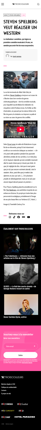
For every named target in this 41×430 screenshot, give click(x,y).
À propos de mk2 (6, 394)
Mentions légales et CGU (8, 384)
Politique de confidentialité (9, 387)
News (5, 15)
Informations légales (27, 362)
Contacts (3, 390)
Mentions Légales (9, 424)
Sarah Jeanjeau (17, 56)
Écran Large (11, 144)
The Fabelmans (11, 189)
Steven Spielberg (14, 15)
